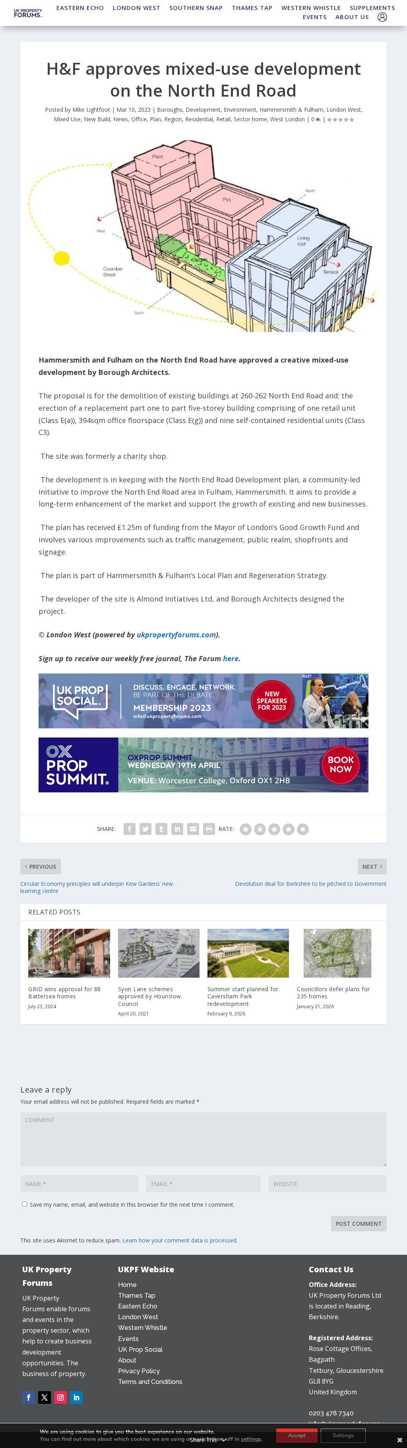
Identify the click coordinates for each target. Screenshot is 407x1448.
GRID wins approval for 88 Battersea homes (64, 992)
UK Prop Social (140, 1349)
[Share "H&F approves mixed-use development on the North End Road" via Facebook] (130, 829)
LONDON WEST (137, 7)
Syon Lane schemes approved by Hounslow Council (149, 996)
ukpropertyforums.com (176, 634)
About (127, 1360)
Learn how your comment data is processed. (180, 1240)
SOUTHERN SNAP (196, 7)
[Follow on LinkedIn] (76, 1397)
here (230, 658)
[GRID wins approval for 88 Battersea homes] (69, 953)
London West (343, 109)
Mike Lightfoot (91, 109)
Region (173, 119)
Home (127, 1285)
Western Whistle (142, 1328)
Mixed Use (67, 119)
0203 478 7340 (331, 1413)
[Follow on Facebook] (28, 1397)
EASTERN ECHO (80, 7)
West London (287, 119)
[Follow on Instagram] (60, 1397)
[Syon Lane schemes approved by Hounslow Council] (159, 953)
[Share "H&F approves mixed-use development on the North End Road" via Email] (193, 829)
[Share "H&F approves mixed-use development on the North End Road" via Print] (209, 829)
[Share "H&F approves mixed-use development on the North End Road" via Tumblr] (161, 829)
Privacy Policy (139, 1371)
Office (139, 119)
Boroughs (169, 109)
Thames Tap (136, 1295)
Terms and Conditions (150, 1382)
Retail (223, 119)
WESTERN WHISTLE (311, 7)
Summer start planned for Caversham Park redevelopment (243, 996)
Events (128, 1339)
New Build (97, 119)
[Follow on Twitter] (44, 1397)
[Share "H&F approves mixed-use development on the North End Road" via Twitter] (145, 829)
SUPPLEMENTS (372, 7)
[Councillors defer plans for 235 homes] (337, 953)
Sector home (250, 119)
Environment (240, 109)
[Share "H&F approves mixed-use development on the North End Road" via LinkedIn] (177, 829)
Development (203, 109)
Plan (155, 119)
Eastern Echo (137, 1306)
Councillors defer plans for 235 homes (333, 992)
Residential (199, 119)
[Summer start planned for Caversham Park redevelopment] (248, 953)
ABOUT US (352, 16)
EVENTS (315, 16)
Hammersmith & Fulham (291, 109)
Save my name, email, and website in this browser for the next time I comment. (132, 1204)
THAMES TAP (252, 7)
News (120, 119)
